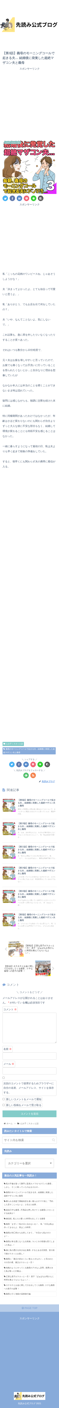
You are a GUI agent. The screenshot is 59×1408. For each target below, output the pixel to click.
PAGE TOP (30, 1308)
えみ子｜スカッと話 (14, 744)
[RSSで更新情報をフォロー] (33, 775)
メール (8, 1064)
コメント (10, 1009)
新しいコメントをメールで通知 (23, 1099)
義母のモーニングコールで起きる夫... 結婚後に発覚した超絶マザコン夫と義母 (29, 751)
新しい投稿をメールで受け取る (23, 1105)
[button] (53, 1140)
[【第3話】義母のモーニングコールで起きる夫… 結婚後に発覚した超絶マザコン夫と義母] (19, 198)
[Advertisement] (29, 105)
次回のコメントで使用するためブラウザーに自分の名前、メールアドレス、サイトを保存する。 (28, 1088)
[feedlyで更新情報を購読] (26, 775)
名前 (7, 1049)
